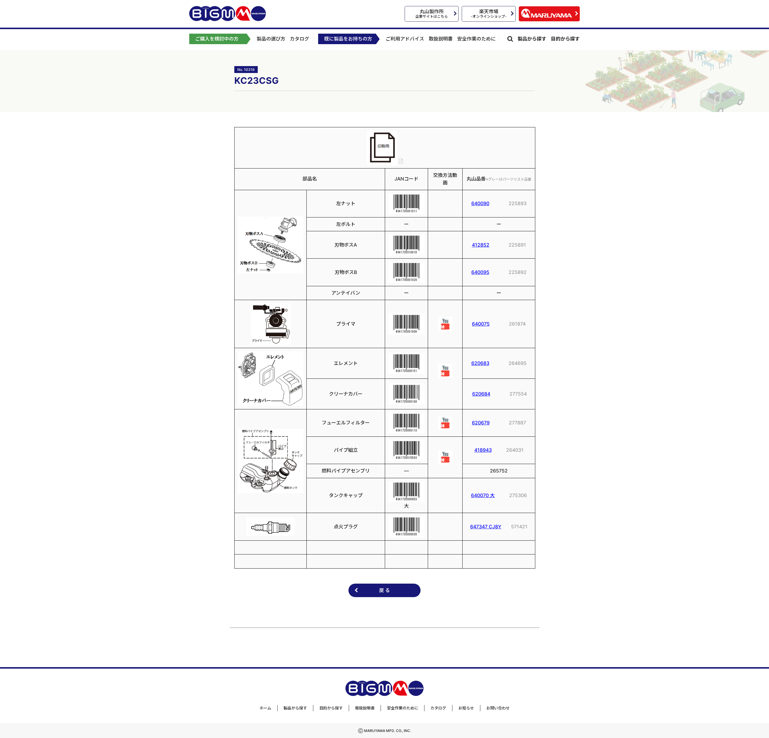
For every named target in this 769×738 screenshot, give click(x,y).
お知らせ (466, 708)
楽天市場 (489, 13)
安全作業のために (476, 39)
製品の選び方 (271, 39)
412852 (480, 245)
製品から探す (532, 39)
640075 (481, 324)
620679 (481, 423)
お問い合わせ (498, 708)
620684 (481, 394)
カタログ (299, 39)
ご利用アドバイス (405, 39)
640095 (480, 272)
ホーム (265, 708)
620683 (480, 363)
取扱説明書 (441, 39)
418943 (483, 450)
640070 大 (483, 495)
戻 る (384, 590)
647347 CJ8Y (485, 527)
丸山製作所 (431, 13)
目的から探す (565, 39)
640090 (480, 203)
